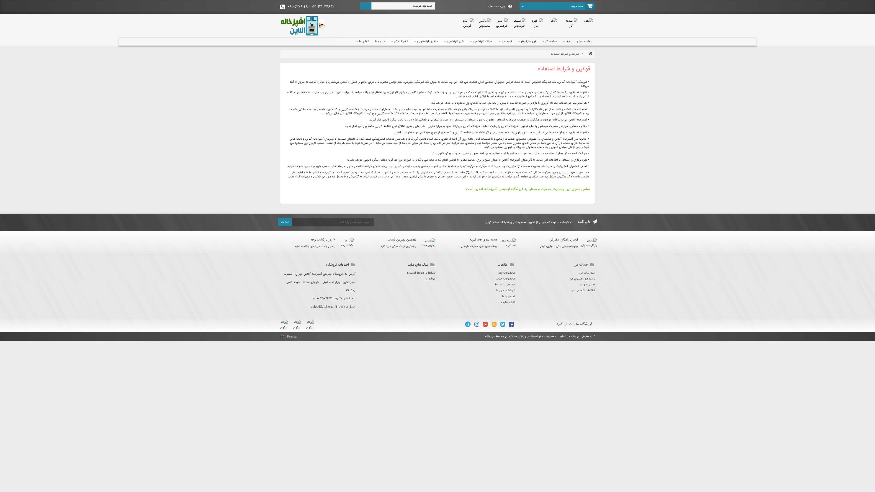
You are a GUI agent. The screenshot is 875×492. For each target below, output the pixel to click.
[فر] (553, 20)
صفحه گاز (551, 41)
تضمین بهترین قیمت (402, 240)
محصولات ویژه (506, 272)
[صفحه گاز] (571, 23)
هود (568, 41)
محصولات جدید (505, 278)
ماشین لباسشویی (427, 41)
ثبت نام (285, 222)
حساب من (581, 265)
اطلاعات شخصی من (583, 290)
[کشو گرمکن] (467, 23)
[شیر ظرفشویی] (501, 23)
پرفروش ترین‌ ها (505, 284)
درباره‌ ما (380, 41)
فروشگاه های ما (505, 290)
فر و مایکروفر (528, 41)
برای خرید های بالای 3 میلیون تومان (559, 246)
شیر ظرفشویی (455, 41)
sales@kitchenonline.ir (327, 306)
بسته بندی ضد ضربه (483, 240)
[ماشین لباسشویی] (484, 23)
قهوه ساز (507, 41)
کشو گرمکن (401, 41)
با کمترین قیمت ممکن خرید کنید (398, 246)
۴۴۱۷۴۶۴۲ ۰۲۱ (311, 7)
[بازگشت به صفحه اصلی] (589, 53)
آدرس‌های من (586, 284)
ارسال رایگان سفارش (563, 240)
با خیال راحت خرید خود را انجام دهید (314, 246)
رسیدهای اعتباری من (582, 278)
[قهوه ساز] (536, 23)
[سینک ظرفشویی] (519, 23)
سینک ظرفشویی (482, 41)
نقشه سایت (508, 302)
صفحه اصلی (584, 41)
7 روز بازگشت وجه (322, 240)
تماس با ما (362, 41)
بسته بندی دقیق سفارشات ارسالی (479, 246)
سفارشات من (587, 272)
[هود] (588, 20)
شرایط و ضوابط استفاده (421, 272)
